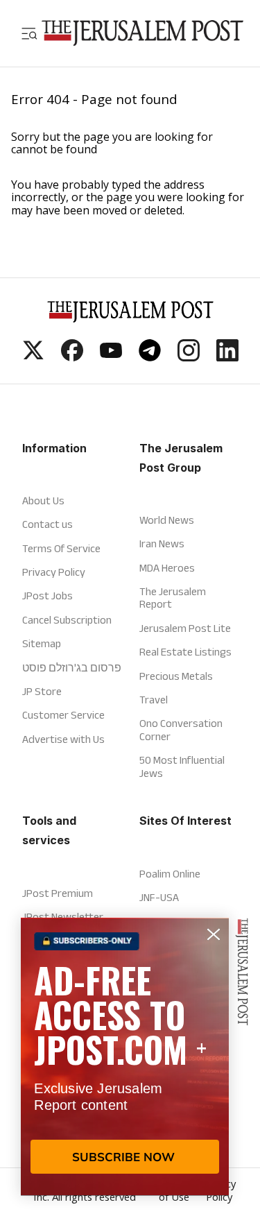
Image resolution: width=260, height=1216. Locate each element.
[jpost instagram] (188, 357)
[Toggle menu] (29, 33)
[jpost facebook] (72, 357)
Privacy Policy (53, 572)
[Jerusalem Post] (142, 33)
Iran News (161, 543)
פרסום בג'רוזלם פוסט (71, 668)
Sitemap (41, 643)
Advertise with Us (63, 739)
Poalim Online (169, 874)
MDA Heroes (167, 568)
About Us (43, 500)
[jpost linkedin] (227, 357)
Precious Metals (176, 676)
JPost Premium (57, 893)
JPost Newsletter (62, 917)
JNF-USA (159, 897)
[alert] (125, 1056)
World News (166, 520)
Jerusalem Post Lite (185, 628)
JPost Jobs (47, 595)
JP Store (42, 691)
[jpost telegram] (150, 357)
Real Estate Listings (185, 652)
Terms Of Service (61, 548)
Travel (153, 699)
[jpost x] (33, 357)
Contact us (47, 524)
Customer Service (63, 715)
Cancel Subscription (67, 620)
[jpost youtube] (111, 357)
